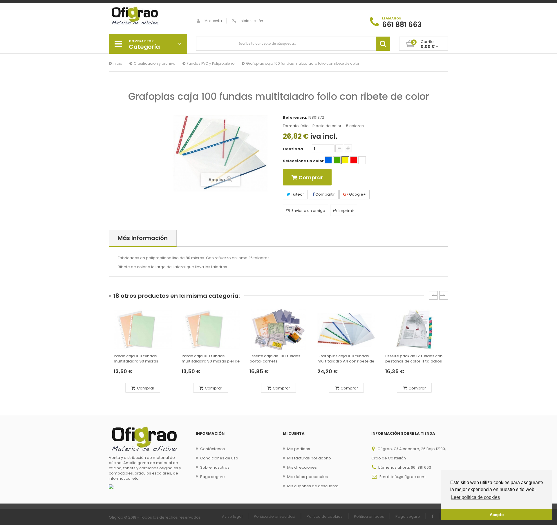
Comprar (145, 388)
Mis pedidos (298, 449)
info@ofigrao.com (408, 476)
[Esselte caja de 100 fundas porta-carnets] (278, 329)
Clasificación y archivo (154, 63)
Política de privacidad (274, 516)
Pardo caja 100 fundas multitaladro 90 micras (136, 358)
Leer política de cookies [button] (475, 497)
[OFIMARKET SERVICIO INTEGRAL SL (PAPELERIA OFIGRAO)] (148, 16)
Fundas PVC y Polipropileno (210, 63)
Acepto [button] (497, 514)
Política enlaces (369, 516)
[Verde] (337, 160)
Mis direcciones (302, 467)
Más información (143, 238)
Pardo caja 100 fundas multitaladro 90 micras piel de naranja (211, 358)
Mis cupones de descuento (313, 486)
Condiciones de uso (219, 458)
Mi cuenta (213, 20)
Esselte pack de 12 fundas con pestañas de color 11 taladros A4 (413, 358)
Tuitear (297, 194)
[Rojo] (353, 160)
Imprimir (346, 210)
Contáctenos (212, 449)
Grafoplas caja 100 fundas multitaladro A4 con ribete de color (345, 358)
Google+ (357, 194)
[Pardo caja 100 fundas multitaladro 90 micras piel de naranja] (211, 329)
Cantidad (293, 149)
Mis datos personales (307, 476)
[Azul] (328, 160)
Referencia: (295, 117)
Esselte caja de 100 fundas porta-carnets (274, 358)
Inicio (117, 63)
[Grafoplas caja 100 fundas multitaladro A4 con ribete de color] (346, 329)
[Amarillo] (345, 160)
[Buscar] (383, 44)
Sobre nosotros (214, 467)
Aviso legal (232, 516)
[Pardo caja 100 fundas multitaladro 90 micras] (143, 329)
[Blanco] (362, 160)
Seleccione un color (304, 161)
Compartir (324, 194)
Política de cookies (325, 516)
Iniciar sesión (251, 20)
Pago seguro (212, 476)
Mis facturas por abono (309, 458)
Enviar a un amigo (308, 210)
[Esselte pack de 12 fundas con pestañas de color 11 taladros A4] (414, 329)
